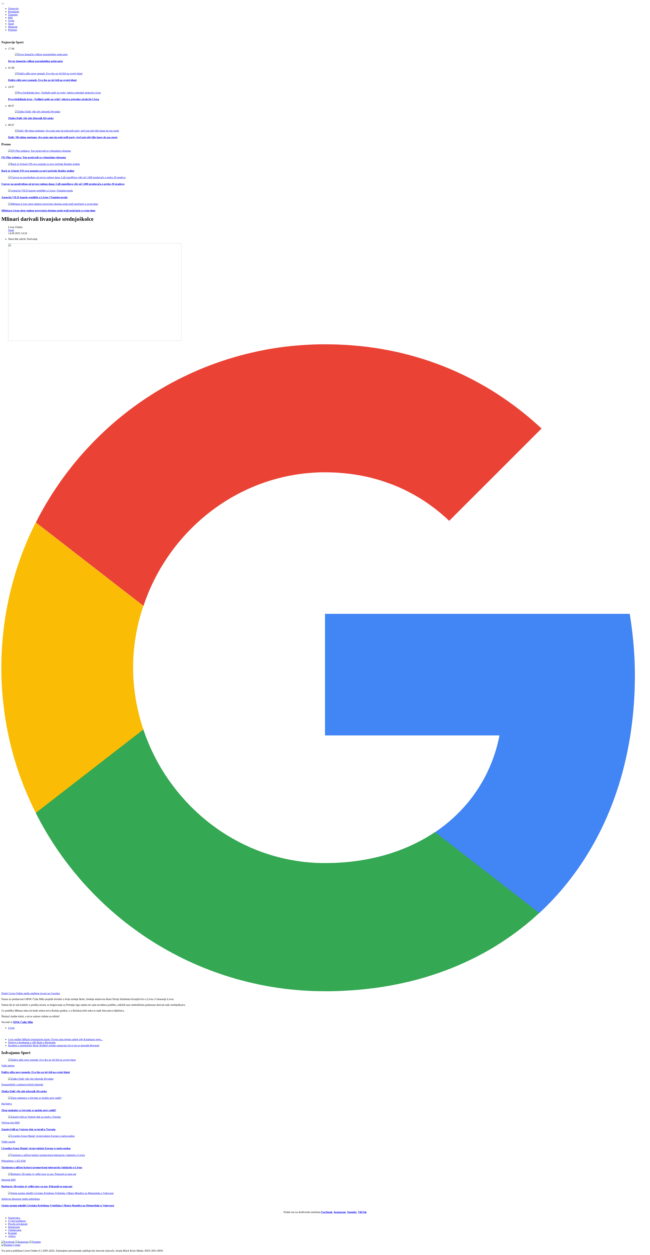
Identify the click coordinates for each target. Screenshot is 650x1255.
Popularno (13, 11)
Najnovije (13, 8)
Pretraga (12, 29)
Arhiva (12, 1236)
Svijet (11, 20)
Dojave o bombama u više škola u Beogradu (32, 1042)
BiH (10, 17)
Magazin (12, 26)
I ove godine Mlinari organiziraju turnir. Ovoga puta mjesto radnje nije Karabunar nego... (55, 1039)
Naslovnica (14, 1217)
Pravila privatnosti (17, 1224)
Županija (13, 14)
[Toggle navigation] (2, 3)
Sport (11, 23)
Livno (11, 1027)
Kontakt (12, 1233)
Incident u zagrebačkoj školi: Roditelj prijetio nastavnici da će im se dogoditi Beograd (53, 1045)
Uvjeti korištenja (17, 1220)
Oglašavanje (14, 1230)
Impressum (14, 1227)
